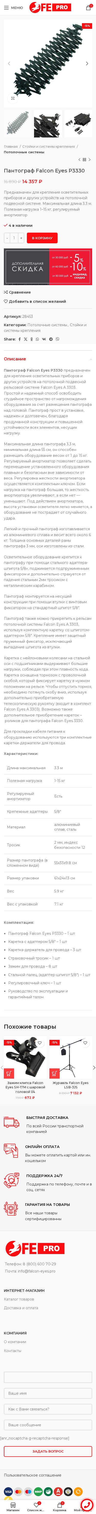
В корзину (42, 238)
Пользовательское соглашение (32, 1475)
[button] (9, 1073)
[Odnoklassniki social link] (31, 339)
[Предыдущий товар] (79, 159)
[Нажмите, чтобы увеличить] (13, 98)
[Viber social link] (57, 339)
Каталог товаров (19, 1299)
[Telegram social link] (51, 339)
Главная (11, 146)
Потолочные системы (24, 152)
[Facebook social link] (19, 339)
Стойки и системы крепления (49, 146)
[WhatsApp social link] (37, 339)
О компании (15, 1342)
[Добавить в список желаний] (39, 1043)
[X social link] (25, 339)
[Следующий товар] (89, 159)
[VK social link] (44, 339)
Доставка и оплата (21, 1308)
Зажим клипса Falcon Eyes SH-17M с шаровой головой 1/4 (25, 1087)
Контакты (12, 1350)
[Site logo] (49, 7)
